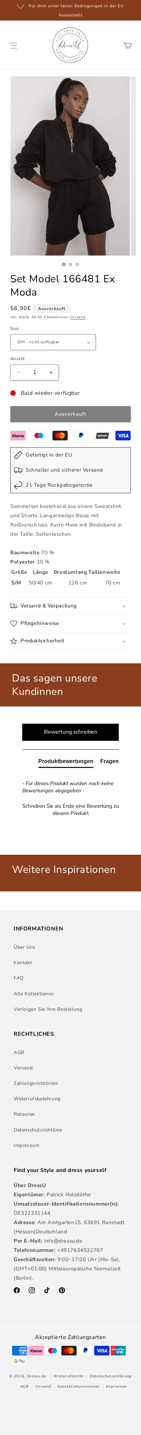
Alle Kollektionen (34, 994)
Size (14, 328)
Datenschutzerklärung (111, 1376)
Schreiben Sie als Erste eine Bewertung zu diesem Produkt (70, 810)
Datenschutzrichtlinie (38, 1130)
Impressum (26, 1145)
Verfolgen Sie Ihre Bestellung (48, 1009)
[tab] (65, 763)
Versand (77, 317)
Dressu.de (36, 1375)
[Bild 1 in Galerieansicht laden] (63, 264)
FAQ (19, 978)
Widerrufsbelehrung (37, 1098)
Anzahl (17, 359)
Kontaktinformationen (78, 1386)
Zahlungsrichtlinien (36, 1083)
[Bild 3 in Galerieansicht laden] (77, 264)
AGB (19, 1052)
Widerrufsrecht (68, 1376)
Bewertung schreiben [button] (70, 732)
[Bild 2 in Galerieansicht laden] (70, 264)
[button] (13, 45)
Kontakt (23, 962)
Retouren (24, 1114)
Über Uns (25, 947)
